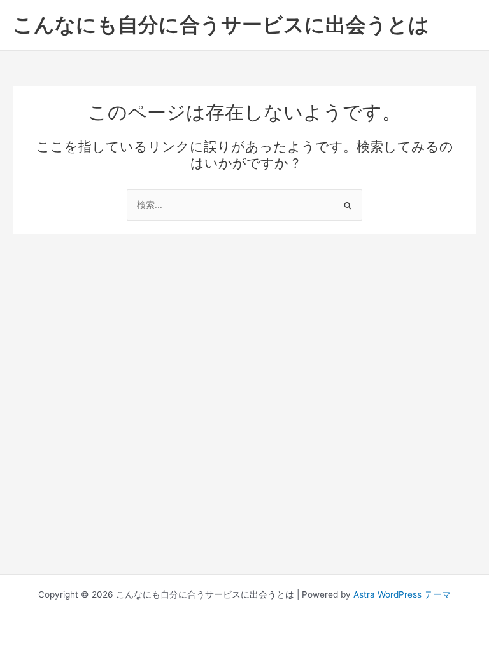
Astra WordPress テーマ (402, 594)
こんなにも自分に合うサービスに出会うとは (221, 24)
